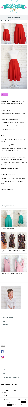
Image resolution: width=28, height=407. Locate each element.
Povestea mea (6, 314)
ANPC (4, 373)
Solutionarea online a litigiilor (11, 377)
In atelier (5, 321)
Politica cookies (6, 370)
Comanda (4, 94)
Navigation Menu (14, 17)
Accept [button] (23, 402)
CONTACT (5, 325)
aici (8, 165)
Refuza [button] (9, 405)
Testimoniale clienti (8, 317)
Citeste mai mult (17, 405)
